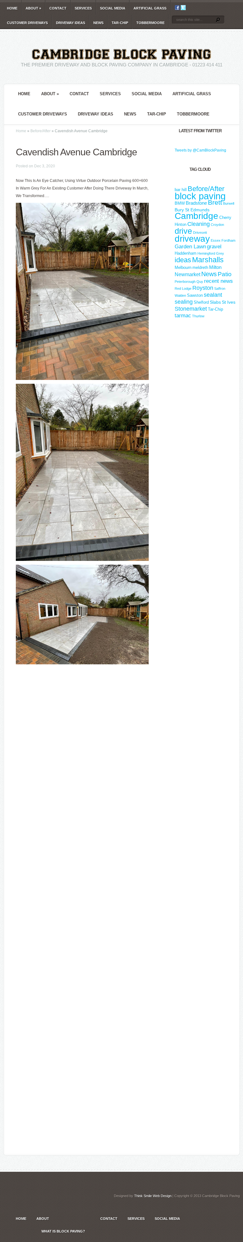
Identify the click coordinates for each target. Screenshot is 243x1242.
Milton (215, 267)
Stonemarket (191, 308)
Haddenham (185, 253)
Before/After (40, 131)
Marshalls (208, 260)
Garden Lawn (190, 247)
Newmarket (187, 274)
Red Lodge (183, 288)
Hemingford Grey (210, 253)
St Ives (228, 302)
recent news (218, 281)
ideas (183, 260)
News (98, 23)
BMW (180, 203)
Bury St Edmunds (192, 209)
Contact (57, 8)
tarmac (183, 316)
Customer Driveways (27, 23)
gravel (214, 247)
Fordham (228, 240)
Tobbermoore (150, 23)
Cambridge (196, 216)
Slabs (215, 302)
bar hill (181, 189)
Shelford (201, 302)
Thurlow (198, 316)
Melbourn (183, 267)
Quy (199, 281)
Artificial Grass (150, 8)
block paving (200, 196)
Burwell (228, 203)
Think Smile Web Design (152, 1196)
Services (83, 8)
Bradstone (196, 203)
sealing (184, 302)
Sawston (195, 295)
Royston (202, 288)
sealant (213, 295)
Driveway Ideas (70, 23)
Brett (215, 202)
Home (12, 8)
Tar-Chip (120, 23)
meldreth (200, 267)
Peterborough (185, 281)
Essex (216, 240)
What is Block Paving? (63, 1231)
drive (183, 231)
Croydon (217, 225)
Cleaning (198, 224)
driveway (192, 239)
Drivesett (200, 232)
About (33, 8)
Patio (225, 274)
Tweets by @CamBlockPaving (200, 150)
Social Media (112, 8)
